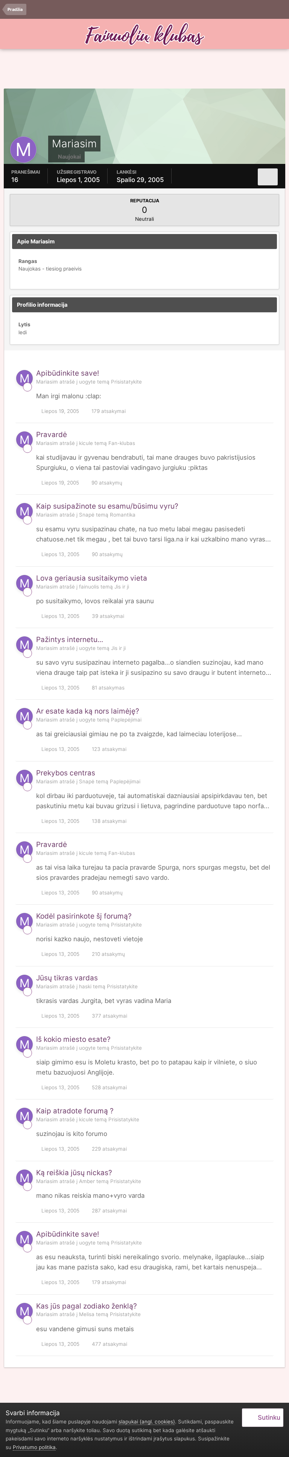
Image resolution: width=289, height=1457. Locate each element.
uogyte (87, 382)
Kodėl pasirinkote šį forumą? (84, 916)
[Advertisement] (144, 70)
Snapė (86, 515)
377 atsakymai (108, 1016)
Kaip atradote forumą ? (75, 1111)
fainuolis (89, 587)
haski (85, 986)
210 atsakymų (107, 954)
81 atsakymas (107, 688)
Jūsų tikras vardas (67, 978)
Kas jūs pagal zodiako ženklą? (86, 1306)
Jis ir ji (121, 587)
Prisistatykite (126, 382)
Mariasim (47, 382)
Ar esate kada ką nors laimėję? (87, 711)
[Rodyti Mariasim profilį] (24, 378)
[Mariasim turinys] (268, 176)
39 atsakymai (107, 616)
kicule (86, 443)
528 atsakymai (108, 1087)
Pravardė (51, 434)
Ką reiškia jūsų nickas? (74, 1172)
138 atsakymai (108, 821)
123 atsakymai (108, 749)
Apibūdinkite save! (67, 373)
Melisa (86, 1314)
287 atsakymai (108, 1211)
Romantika (122, 515)
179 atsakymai (108, 411)
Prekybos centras (65, 773)
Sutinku (267, 1417)
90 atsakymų (106, 483)
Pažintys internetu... (69, 639)
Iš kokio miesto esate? (73, 1039)
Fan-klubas (121, 443)
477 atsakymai (108, 1344)
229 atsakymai (108, 1149)
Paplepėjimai (126, 720)
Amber (87, 1181)
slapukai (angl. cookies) (147, 1422)
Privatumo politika (34, 1447)
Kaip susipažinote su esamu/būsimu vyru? (107, 506)
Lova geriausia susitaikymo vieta (91, 578)
